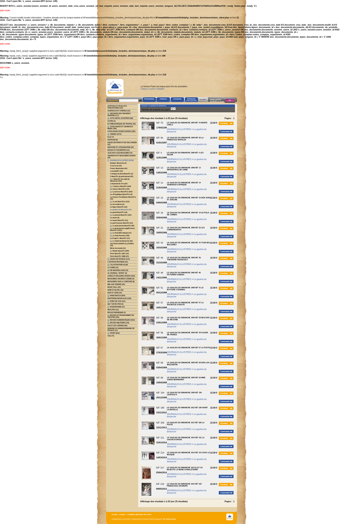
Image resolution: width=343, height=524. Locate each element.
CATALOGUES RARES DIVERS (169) (121, 131)
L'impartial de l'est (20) (118, 184)
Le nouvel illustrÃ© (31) (119, 220)
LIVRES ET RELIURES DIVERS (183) (121, 276)
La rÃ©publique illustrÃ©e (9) (121, 194)
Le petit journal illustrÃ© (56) (123, 226)
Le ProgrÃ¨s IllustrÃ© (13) (120, 238)
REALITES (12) (113, 310)
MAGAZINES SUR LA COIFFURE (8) (121, 281)
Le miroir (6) (114, 218)
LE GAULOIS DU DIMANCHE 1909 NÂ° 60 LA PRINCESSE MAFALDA (185, 139)
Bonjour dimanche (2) (118, 163)
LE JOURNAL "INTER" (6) (117, 273)
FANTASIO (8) (112, 140)
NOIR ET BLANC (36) (115, 290)
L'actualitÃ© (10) (116, 171)
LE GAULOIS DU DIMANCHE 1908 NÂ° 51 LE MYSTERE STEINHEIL (185, 289)
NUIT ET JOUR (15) (114, 293)
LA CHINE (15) (112, 267)
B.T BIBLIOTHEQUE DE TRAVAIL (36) (121, 124)
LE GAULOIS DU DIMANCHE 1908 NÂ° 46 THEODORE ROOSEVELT (184, 259)
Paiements (191, 99)
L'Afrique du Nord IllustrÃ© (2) (121, 174)
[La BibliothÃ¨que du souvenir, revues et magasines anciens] (115, 96)
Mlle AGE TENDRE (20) (116, 284)
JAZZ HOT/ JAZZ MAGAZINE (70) (119, 153)
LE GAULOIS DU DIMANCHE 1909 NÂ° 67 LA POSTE (188, 348)
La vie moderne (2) (117, 204)
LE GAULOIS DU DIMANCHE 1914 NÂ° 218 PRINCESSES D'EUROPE (184, 485)
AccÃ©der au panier (217, 101)
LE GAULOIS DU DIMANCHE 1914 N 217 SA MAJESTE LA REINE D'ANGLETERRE (185, 469)
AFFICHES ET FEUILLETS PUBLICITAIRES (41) (117, 107)
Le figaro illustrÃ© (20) (118, 207)
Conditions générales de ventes (139, 514)
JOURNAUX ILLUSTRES (179, 129)
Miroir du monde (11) (118, 248)
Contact (122, 514)
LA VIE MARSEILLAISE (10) (117, 270)
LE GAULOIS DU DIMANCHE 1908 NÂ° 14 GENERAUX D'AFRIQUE (184, 184)
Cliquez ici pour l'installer (152, 89)
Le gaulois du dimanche (157, 106)
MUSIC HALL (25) (114, 287)
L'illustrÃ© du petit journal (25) (121, 176)
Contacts (163, 99)
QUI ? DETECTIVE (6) (115, 304)
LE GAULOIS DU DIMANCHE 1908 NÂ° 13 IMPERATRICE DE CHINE (184, 169)
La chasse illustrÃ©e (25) (119, 189)
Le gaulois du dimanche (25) (120, 210)
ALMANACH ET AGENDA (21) (118, 111)
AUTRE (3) (111, 121)
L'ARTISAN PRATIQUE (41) (117, 262)
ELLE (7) (110, 137)
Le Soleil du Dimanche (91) (123, 241)
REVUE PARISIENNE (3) (116, 312)
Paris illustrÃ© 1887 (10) (119, 254)
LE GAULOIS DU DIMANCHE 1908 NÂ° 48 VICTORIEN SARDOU (184, 274)
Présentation (149, 99)
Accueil (144, 106)
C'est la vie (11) (116, 166)
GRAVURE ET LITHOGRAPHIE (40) (120, 147)
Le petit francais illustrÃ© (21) (121, 223)
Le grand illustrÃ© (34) (118, 212)
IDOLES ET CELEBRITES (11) (118, 150)
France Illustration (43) (118, 168)
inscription (203, 99)
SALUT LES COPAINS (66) (117, 326)
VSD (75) (110, 336)
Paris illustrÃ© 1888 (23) (119, 256)
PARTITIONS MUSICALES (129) (119, 298)
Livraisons (177, 99)
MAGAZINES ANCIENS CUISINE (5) (120, 279)
